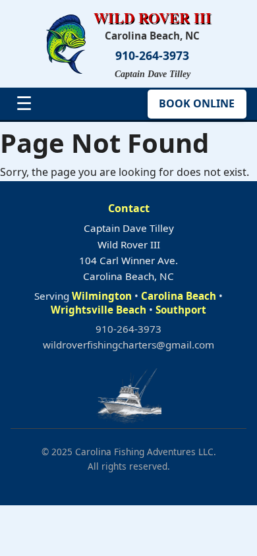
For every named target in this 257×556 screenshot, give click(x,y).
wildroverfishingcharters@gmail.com (128, 344)
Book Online (197, 103)
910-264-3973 (152, 55)
